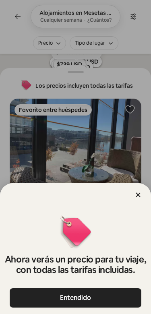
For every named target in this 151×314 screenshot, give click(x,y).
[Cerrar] (138, 195)
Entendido (75, 297)
